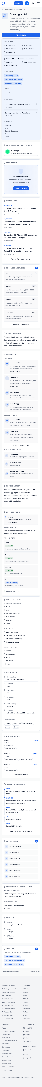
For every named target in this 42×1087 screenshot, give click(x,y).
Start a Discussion (8, 1057)
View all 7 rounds (20, 774)
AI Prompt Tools (7, 999)
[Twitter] (9, 92)
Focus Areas (8, 72)
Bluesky (25, 1005)
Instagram (26, 1018)
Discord (25, 999)
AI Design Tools (7, 1005)
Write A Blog (6, 1060)
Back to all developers (11, 971)
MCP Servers (6, 995)
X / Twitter (26, 989)
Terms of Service (8, 1067)
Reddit (25, 995)
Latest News (8, 99)
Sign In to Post (21, 188)
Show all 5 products (20, 324)
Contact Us (6, 1047)
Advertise (5, 1044)
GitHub (25, 1015)
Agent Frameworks (8, 992)
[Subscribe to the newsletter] (27, 3)
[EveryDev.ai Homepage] (3, 3)
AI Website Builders (8, 1012)
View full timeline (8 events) (20, 831)
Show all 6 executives (21, 445)
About (4, 1028)
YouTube (26, 1012)
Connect (7, 88)
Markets (9, 122)
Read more (14, 371)
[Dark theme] (31, 1058)
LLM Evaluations (7, 1018)
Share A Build (6, 1063)
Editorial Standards (8, 1031)
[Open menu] (38, 3)
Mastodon (26, 1009)
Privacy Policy (7, 1070)
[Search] (33, 3)
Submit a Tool (7, 1054)
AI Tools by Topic (8, 985)
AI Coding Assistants (9, 989)
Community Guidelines (10, 1040)
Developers (9, 10)
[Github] (5, 92)
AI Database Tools (8, 1009)
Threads (25, 1002)
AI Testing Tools (7, 1015)
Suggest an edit (35, 971)
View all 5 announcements (20, 259)
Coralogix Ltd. (20, 10)
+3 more (7, 664)
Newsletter (6, 1050)
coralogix (10, 932)
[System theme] (23, 1058)
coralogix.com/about (14, 925)
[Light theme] (27, 1058)
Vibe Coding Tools (8, 1002)
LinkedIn (25, 992)
